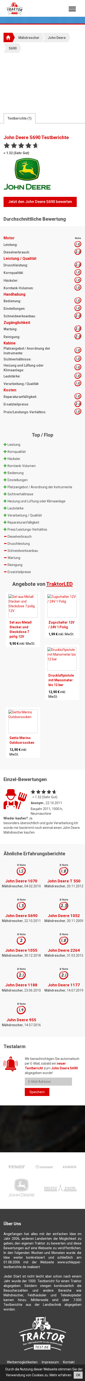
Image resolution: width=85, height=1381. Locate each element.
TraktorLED (59, 584)
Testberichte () (20, 118)
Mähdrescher (28, 38)
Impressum (50, 1362)
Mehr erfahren (60, 1375)
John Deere (57, 38)
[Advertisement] (42, 83)
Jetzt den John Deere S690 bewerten (40, 201)
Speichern (37, 1092)
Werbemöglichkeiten (22, 1362)
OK (78, 1375)
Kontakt (69, 1362)
